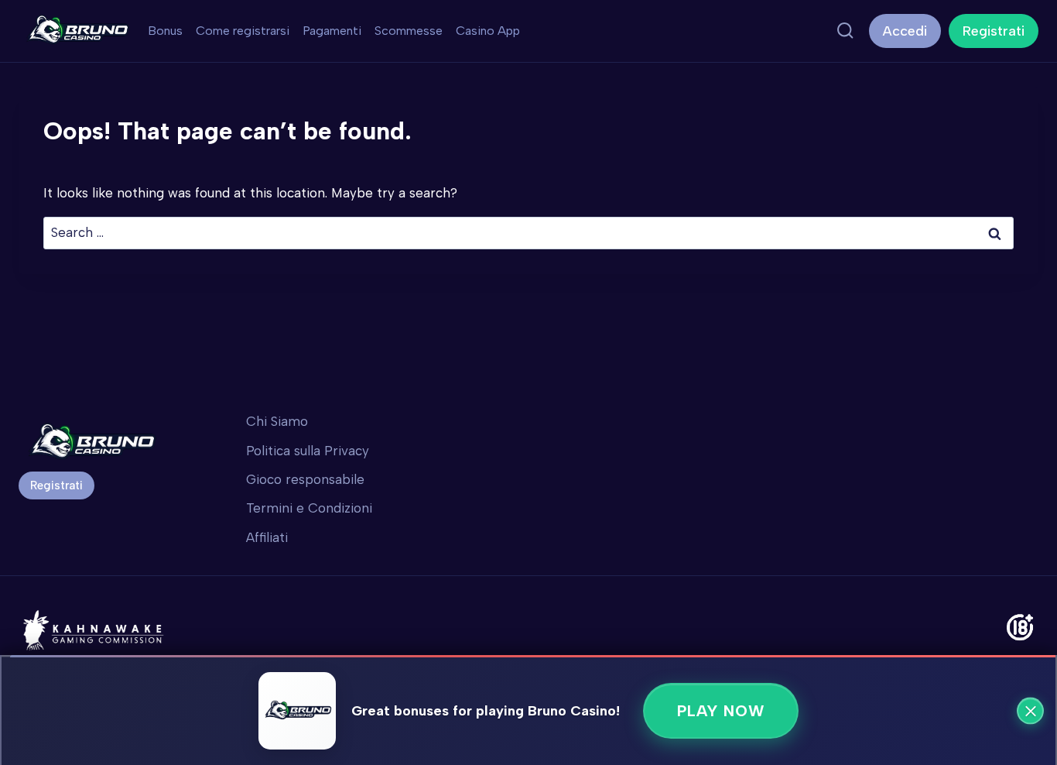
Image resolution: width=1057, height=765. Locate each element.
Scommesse (409, 30)
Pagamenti (332, 30)
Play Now (721, 711)
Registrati (994, 30)
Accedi (905, 30)
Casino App (488, 30)
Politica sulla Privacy (307, 450)
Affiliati (267, 537)
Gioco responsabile (305, 479)
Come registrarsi (242, 30)
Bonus (165, 30)
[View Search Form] (845, 31)
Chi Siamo (277, 421)
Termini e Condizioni (309, 508)
